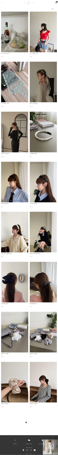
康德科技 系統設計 (29, 453)
